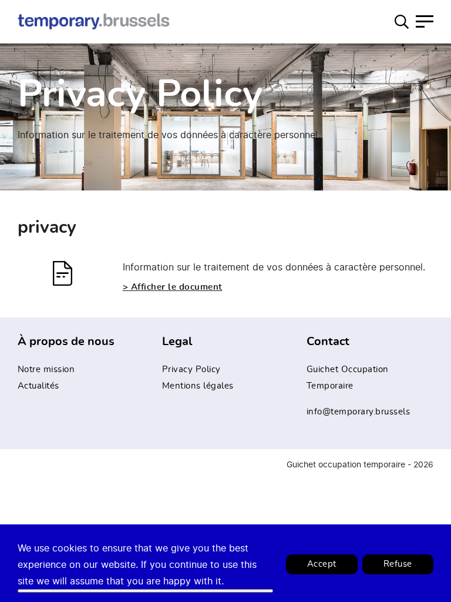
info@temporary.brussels (358, 411)
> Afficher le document (173, 287)
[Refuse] (145, 591)
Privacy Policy (191, 369)
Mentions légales (198, 386)
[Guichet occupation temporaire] (94, 21)
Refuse (397, 564)
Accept (321, 564)
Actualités (38, 386)
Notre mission (46, 369)
